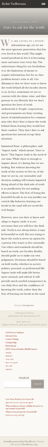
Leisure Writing (12, 339)
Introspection (28, 305)
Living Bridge (11, 343)
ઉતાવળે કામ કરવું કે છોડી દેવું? (15, 415)
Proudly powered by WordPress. (20, 441)
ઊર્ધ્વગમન (9, 356)
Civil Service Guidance (15, 333)
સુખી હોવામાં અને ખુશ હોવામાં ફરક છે (24, 314)
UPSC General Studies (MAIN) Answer (21, 349)
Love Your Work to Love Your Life (20, 399)
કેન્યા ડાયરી (9, 359)
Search (38, 384)
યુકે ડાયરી (9, 366)
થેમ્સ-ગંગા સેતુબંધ (12, 363)
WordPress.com (29, 444)
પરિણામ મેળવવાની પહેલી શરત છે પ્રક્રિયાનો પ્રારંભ (24, 323)
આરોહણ (8, 353)
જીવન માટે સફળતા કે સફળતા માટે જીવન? (19, 403)
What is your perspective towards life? (21, 412)
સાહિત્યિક (9, 369)
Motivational (11, 346)
